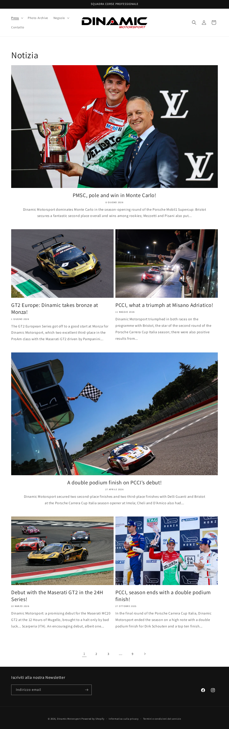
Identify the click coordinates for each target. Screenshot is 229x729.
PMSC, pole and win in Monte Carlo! (114, 195)
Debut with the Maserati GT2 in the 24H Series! (57, 596)
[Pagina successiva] (145, 654)
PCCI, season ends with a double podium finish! (163, 596)
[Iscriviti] (86, 690)
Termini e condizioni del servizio (162, 718)
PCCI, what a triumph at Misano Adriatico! (164, 305)
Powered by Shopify (92, 718)
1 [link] (84, 653)
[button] (16, 18)
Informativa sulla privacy (124, 718)
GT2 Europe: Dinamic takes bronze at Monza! (54, 308)
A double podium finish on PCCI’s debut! (114, 482)
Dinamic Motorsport (69, 718)
